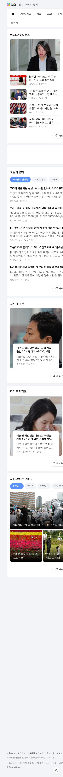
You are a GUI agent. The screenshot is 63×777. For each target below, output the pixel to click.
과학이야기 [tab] (39, 179)
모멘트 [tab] (30, 486)
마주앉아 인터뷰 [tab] (20, 179)
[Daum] (9, 4)
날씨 (35, 4)
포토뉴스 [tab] (16, 486)
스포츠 (28, 4)
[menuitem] (13, 14)
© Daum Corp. (14, 767)
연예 (20, 4)
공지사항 (50, 753)
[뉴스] (13, 4)
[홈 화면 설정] (56, 770)
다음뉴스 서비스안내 (16, 753)
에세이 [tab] (54, 179)
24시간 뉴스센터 (36, 753)
